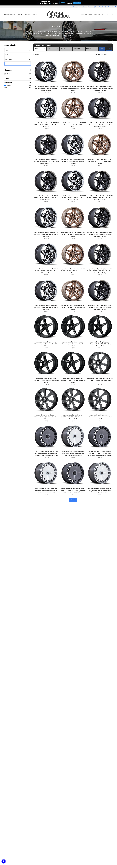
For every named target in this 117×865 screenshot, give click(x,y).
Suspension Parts (29, 15)
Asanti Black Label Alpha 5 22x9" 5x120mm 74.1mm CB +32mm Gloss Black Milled (73, 380)
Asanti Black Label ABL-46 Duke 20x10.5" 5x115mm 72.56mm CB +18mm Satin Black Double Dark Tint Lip (100, 88)
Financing (97, 15)
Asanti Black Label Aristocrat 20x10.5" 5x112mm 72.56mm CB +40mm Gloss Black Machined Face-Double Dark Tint (99, 453)
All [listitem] (6, 88)
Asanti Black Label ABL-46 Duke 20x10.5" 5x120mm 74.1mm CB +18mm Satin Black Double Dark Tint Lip (100, 125)
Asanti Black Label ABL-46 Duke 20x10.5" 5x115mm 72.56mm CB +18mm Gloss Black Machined (46, 88)
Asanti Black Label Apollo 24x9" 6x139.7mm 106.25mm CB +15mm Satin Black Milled (73, 417)
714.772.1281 (102, 7)
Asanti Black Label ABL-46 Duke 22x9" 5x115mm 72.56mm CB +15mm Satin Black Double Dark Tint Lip (100, 271)
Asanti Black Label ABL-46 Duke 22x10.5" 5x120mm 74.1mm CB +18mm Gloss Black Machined (46, 234)
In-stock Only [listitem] (9, 82)
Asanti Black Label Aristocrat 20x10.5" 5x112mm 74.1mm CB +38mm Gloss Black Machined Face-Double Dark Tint (73, 490)
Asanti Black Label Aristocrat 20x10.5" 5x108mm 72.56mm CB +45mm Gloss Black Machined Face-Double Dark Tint (46, 453)
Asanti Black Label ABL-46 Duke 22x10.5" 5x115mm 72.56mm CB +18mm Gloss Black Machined (73, 198)
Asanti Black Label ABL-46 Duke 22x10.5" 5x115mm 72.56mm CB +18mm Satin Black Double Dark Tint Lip (100, 198)
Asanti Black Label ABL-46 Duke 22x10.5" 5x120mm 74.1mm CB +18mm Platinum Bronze (73, 234)
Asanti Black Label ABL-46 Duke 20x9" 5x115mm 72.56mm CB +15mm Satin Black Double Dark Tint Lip (46, 161)
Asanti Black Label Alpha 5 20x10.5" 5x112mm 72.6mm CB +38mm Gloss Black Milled (46, 344)
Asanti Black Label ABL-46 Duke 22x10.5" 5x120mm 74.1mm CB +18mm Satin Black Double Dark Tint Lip (100, 234)
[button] (3, 861)
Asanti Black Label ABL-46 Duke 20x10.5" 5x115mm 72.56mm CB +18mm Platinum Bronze (73, 88)
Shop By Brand (112, 7)
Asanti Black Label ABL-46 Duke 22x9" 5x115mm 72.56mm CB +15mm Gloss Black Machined (46, 271)
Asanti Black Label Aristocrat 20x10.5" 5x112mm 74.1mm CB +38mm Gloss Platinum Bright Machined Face (99, 490)
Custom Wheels (9, 15)
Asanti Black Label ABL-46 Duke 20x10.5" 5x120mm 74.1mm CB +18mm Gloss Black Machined (46, 125)
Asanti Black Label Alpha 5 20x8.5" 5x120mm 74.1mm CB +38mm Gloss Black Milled (73, 344)
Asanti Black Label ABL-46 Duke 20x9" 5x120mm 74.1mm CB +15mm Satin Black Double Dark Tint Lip (46, 198)
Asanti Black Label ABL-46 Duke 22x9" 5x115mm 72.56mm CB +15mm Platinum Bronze (73, 271)
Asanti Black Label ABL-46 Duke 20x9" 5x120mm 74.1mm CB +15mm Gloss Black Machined (73, 161)
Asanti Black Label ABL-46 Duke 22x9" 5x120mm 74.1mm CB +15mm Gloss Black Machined (46, 307)
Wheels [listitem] (8, 74)
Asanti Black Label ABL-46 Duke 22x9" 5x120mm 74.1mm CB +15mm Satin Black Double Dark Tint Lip (100, 307)
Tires (19, 15)
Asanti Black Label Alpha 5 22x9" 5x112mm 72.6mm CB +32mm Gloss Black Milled (46, 380)
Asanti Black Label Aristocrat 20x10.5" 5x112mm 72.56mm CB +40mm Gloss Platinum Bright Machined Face (46, 490)
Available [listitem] (8, 85)
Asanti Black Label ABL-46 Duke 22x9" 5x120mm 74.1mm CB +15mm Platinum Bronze (73, 307)
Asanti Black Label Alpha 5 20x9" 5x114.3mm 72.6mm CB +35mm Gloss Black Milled (100, 344)
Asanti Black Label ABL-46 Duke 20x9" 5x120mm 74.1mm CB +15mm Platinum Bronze (100, 161)
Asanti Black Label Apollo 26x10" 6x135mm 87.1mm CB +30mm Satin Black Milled (100, 417)
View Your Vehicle (86, 15)
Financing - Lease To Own (80, 7)
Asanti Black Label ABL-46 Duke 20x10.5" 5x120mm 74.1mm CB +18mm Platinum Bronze (73, 125)
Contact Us (91, 7)
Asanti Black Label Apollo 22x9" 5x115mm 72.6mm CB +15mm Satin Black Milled (100, 379)
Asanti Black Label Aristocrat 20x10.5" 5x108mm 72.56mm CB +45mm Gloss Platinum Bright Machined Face (73, 453)
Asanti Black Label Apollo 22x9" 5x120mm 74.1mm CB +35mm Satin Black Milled (46, 417)
